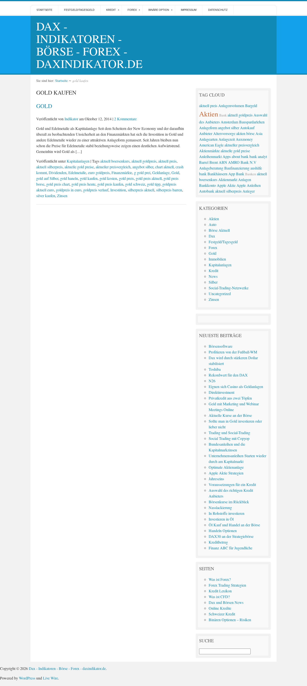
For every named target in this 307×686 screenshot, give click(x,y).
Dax (212, 235)
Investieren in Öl (221, 519)
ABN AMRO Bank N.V (237, 162)
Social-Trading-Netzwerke (228, 287)
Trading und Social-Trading (229, 432)
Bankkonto (207, 185)
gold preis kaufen (110, 184)
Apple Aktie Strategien (226, 472)
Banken (250, 173)
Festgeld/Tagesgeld (79, 9)
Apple (241, 185)
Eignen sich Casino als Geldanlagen (236, 386)
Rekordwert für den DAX (228, 374)
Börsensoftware (220, 346)
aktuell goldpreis (143, 161)
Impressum (188, 9)
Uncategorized (220, 293)
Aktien (208, 113)
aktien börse (245, 133)
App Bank (236, 173)
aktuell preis (167, 161)
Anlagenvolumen (231, 105)
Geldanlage (161, 172)
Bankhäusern (217, 173)
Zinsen (62, 195)
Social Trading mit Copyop (229, 438)
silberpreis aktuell (141, 189)
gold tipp (153, 184)
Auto (212, 224)
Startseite (44, 9)
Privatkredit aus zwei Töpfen (230, 398)
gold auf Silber (47, 178)
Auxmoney (244, 139)
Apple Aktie (226, 185)
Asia (258, 133)
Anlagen (244, 179)
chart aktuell (164, 166)
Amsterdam (229, 121)
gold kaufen (89, 178)
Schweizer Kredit (222, 613)
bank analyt (258, 156)
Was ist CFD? (219, 596)
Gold (44, 106)
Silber (213, 282)
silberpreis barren (169, 189)
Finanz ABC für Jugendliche (230, 547)
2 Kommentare (125, 118)
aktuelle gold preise (79, 166)
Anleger (248, 191)
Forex (132, 9)
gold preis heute (83, 184)
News (213, 276)
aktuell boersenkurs (115, 161)
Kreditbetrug (218, 542)
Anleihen (254, 185)
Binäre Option (158, 9)
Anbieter (205, 133)
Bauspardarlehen (252, 121)
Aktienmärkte (209, 150)
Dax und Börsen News (226, 602)
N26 (212, 380)
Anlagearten (208, 139)
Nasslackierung (220, 507)
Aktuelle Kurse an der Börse (230, 415)
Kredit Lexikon (220, 590)
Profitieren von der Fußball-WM (233, 351)
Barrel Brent (208, 162)
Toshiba (215, 369)
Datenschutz (218, 9)
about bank (240, 156)
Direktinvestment (221, 392)
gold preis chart (58, 184)
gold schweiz (135, 184)
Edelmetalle (77, 172)
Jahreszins (216, 478)
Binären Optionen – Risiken (230, 619)
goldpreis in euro (68, 189)
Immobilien (217, 258)
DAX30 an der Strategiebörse (231, 536)
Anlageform (208, 127)
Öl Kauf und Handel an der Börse (234, 524)
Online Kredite (220, 608)
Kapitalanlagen (78, 161)
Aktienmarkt (227, 179)
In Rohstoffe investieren (226, 513)
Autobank (206, 191)
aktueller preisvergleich (113, 166)
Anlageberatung (211, 167)
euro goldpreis (99, 172)
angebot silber (142, 166)
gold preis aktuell (149, 178)
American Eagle (211, 144)
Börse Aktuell (219, 230)
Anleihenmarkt (210, 156)
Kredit (111, 9)
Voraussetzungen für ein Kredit (232, 484)
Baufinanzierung (236, 167)
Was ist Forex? (220, 579)
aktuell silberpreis (49, 166)
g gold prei (142, 172)
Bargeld (251, 105)
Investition (118, 189)
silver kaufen (45, 195)
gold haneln (69, 178)
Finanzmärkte (122, 172)
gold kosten (108, 178)
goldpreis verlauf (95, 189)
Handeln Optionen (223, 530)
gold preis (126, 178)
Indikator (71, 118)
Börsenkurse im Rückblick (229, 501)
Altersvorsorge (224, 133)
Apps (227, 156)
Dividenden (57, 172)
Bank (223, 115)
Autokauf (247, 127)
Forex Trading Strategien (227, 585)
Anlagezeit (226, 139)
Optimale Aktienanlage (226, 467)
